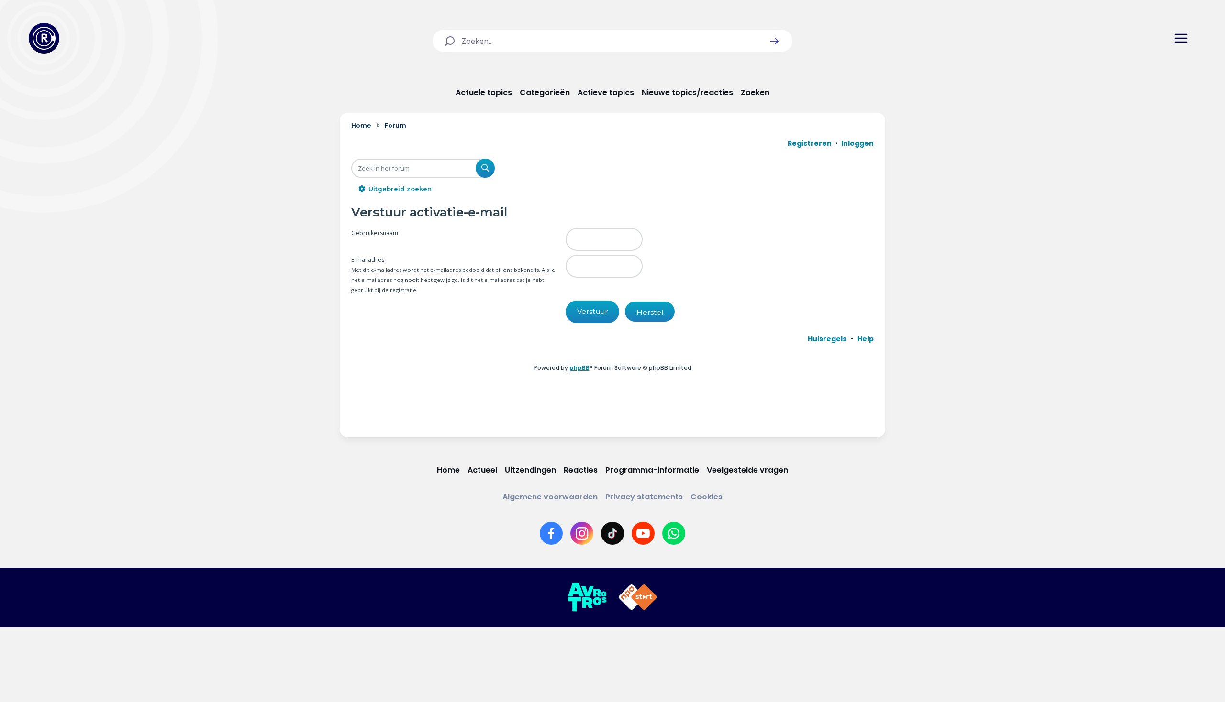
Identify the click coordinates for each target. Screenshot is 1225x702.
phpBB (579, 368)
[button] (774, 41)
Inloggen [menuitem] (857, 143)
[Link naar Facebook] (551, 533)
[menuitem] (827, 339)
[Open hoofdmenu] (1181, 38)
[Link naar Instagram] (581, 533)
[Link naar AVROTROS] (587, 597)
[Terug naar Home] (44, 38)
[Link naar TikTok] (612, 533)
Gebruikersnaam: (375, 233)
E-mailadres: (368, 260)
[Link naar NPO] (637, 597)
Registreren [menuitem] (810, 143)
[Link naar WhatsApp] (673, 533)
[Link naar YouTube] (643, 533)
